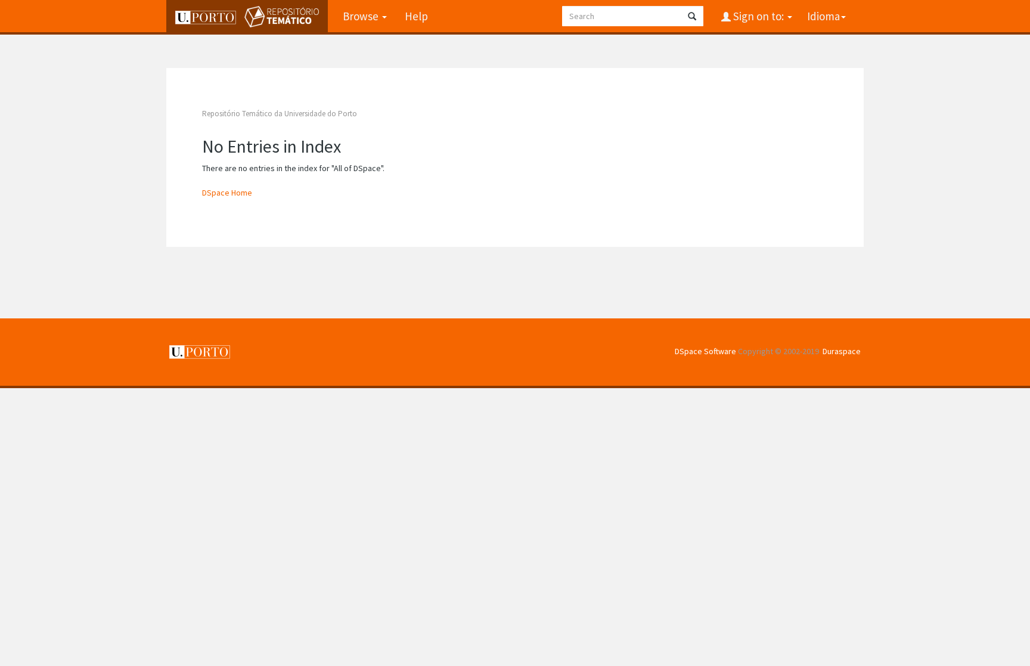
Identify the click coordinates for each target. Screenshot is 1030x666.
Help (416, 16)
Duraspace (842, 351)
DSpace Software (705, 351)
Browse (362, 16)
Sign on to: (758, 16)
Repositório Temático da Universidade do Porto (279, 114)
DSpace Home (227, 192)
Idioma (823, 16)
